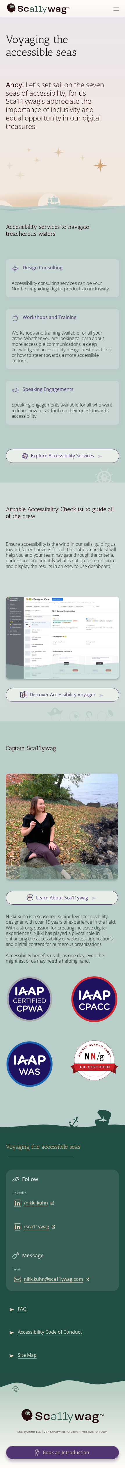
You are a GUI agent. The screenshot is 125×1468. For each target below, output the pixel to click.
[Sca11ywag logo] (38, 8)
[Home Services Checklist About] (62, 8)
